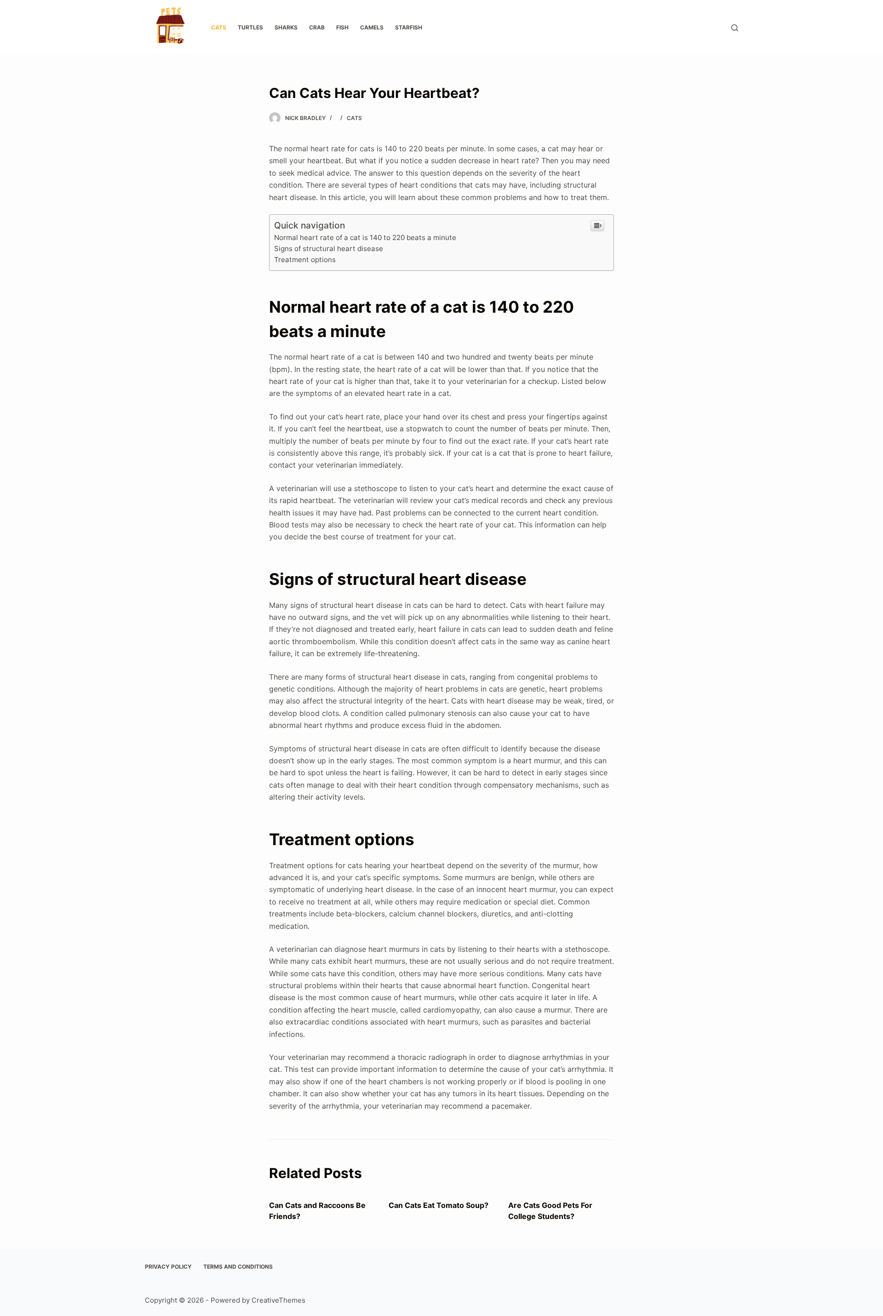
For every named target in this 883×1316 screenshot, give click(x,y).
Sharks (286, 27)
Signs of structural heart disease (328, 248)
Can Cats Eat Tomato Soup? (438, 1205)
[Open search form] (734, 27)
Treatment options (305, 259)
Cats (218, 27)
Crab (317, 27)
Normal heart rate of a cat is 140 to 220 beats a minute (365, 237)
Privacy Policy (168, 1266)
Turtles (250, 27)
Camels (372, 27)
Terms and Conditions (238, 1266)
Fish (342, 27)
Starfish (408, 27)
